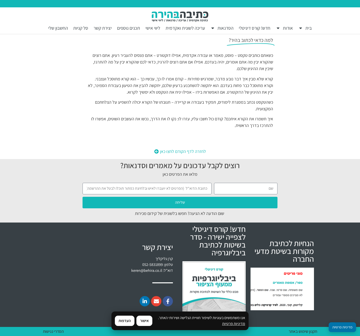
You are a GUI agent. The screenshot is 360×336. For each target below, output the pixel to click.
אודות (288, 28)
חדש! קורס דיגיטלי (254, 28)
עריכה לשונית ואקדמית (185, 28)
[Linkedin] (145, 301)
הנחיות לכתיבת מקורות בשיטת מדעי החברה (284, 251)
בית (308, 28)
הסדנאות (225, 28)
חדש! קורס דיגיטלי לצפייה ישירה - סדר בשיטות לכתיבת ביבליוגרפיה (218, 241)
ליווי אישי (152, 28)
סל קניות (80, 28)
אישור (144, 320)
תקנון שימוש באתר (303, 331)
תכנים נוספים (128, 28)
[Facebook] (168, 301)
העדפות (125, 320)
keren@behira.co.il (146, 270)
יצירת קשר (103, 28)
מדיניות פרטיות (233, 323)
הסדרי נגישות (53, 331)
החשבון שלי (58, 28)
